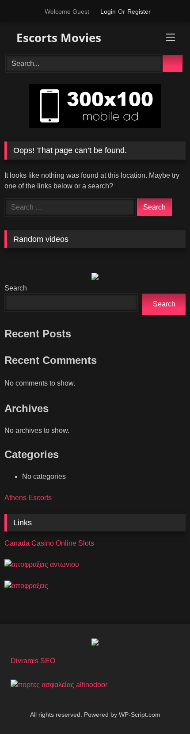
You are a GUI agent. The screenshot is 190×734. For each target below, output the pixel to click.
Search (15, 288)
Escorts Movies (57, 38)
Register (139, 11)
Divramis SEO (33, 661)
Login (108, 11)
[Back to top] (163, 707)
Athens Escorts (28, 497)
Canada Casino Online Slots (49, 543)
